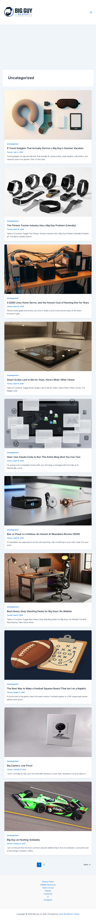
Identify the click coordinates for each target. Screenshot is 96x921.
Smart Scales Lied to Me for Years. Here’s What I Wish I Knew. (41, 379)
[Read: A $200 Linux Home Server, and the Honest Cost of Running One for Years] (48, 269)
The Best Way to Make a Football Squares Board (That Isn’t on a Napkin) (46, 688)
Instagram (48, 900)
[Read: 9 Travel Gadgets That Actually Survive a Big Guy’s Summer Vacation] (48, 115)
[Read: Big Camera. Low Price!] (48, 732)
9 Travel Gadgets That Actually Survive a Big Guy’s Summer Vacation (45, 148)
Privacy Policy (48, 882)
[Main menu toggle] (91, 12)
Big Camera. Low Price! (19, 765)
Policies (48, 891)
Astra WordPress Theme (69, 914)
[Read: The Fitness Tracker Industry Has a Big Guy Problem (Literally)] (48, 192)
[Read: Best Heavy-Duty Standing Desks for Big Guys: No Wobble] (48, 578)
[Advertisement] (48, 43)
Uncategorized (12, 144)
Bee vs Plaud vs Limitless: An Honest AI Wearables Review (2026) (43, 534)
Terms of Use (48, 888)
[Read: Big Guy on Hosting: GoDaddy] (48, 806)
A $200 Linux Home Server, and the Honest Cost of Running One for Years (48, 302)
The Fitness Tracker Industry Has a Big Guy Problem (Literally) (41, 225)
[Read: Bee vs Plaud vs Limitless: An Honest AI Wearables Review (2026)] (48, 500)
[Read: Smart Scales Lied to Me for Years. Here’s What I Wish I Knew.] (48, 346)
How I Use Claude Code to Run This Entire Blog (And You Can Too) (43, 457)
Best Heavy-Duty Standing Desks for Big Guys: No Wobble (39, 611)
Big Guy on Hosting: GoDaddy (23, 839)
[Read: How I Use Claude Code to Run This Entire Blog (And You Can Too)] (48, 423)
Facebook (48, 894)
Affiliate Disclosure (48, 885)
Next (87, 864)
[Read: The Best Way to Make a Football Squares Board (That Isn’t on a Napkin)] (48, 655)
